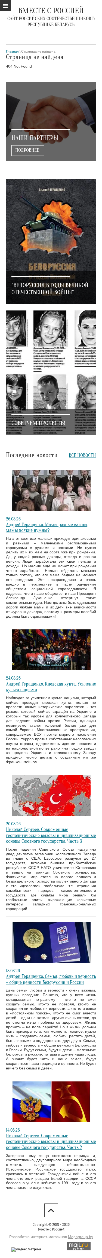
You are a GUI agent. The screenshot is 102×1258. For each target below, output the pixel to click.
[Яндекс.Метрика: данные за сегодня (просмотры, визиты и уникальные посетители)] (26, 1249)
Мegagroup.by (80, 1237)
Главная (12, 51)
